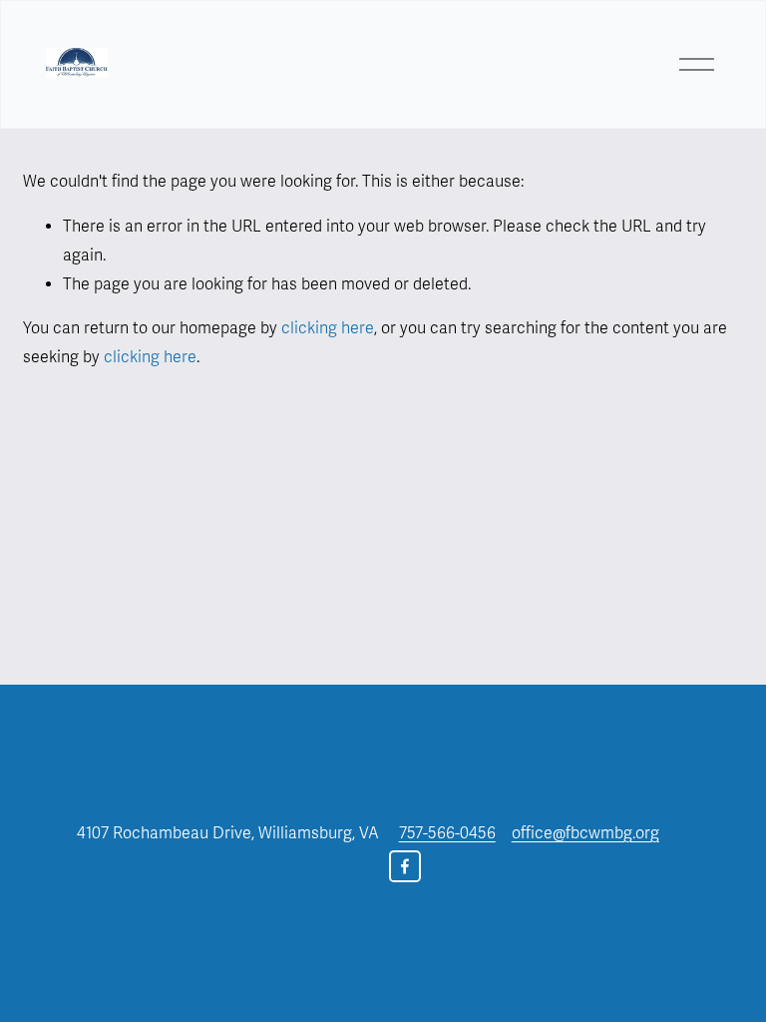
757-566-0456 (447, 833)
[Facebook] (405, 866)
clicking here (327, 328)
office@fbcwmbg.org (585, 833)
